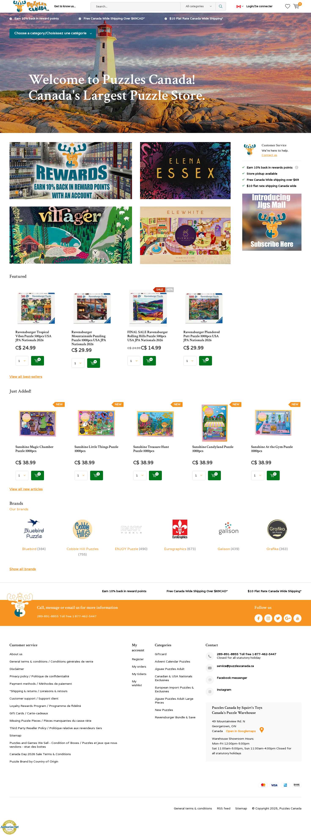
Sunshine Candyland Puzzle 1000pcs (212, 449)
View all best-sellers (26, 376)
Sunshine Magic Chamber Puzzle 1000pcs (34, 449)
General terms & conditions (193, 808)
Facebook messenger (232, 678)
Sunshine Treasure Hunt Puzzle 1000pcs (151, 449)
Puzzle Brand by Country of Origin (34, 761)
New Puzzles (164, 710)
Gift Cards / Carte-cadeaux (29, 713)
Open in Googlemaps (241, 731)
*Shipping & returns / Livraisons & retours (38, 691)
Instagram (268, 618)
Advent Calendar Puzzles (172, 661)
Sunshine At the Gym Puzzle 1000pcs (272, 449)
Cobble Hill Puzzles (83, 552)
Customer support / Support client (34, 698)
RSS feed (223, 808)
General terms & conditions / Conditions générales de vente (51, 661)
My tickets (139, 674)
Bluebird (34, 549)
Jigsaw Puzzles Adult (169, 669)
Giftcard (161, 654)
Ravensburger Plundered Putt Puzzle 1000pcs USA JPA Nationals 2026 (201, 336)
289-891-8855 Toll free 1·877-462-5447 (246, 654)
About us (16, 654)
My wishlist (137, 683)
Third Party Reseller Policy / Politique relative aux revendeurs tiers (56, 728)
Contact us (269, 155)
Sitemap (15, 735)
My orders (139, 666)
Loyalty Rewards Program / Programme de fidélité (45, 706)
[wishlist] (287, 6)
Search (221, 6)
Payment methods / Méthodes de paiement (41, 684)
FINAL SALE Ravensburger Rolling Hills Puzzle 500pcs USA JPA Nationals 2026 (147, 336)
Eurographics (180, 549)
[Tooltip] (296, 168)
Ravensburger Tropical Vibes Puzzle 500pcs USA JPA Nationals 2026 (33, 336)
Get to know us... (65, 6)
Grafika (277, 549)
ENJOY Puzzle (131, 549)
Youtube (297, 618)
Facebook (259, 618)
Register (138, 659)
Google (288, 618)
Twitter (278, 618)
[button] (16, 192)
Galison (228, 549)
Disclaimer (17, 669)
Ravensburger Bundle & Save (175, 717)
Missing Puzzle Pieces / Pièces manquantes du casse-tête (50, 721)
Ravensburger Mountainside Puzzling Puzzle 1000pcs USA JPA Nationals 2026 (89, 338)
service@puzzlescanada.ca (235, 666)
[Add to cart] (37, 360)
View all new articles (26, 489)
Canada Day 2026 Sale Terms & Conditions (40, 754)
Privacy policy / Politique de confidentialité (39, 676)
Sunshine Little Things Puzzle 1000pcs (96, 449)
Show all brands (23, 569)
